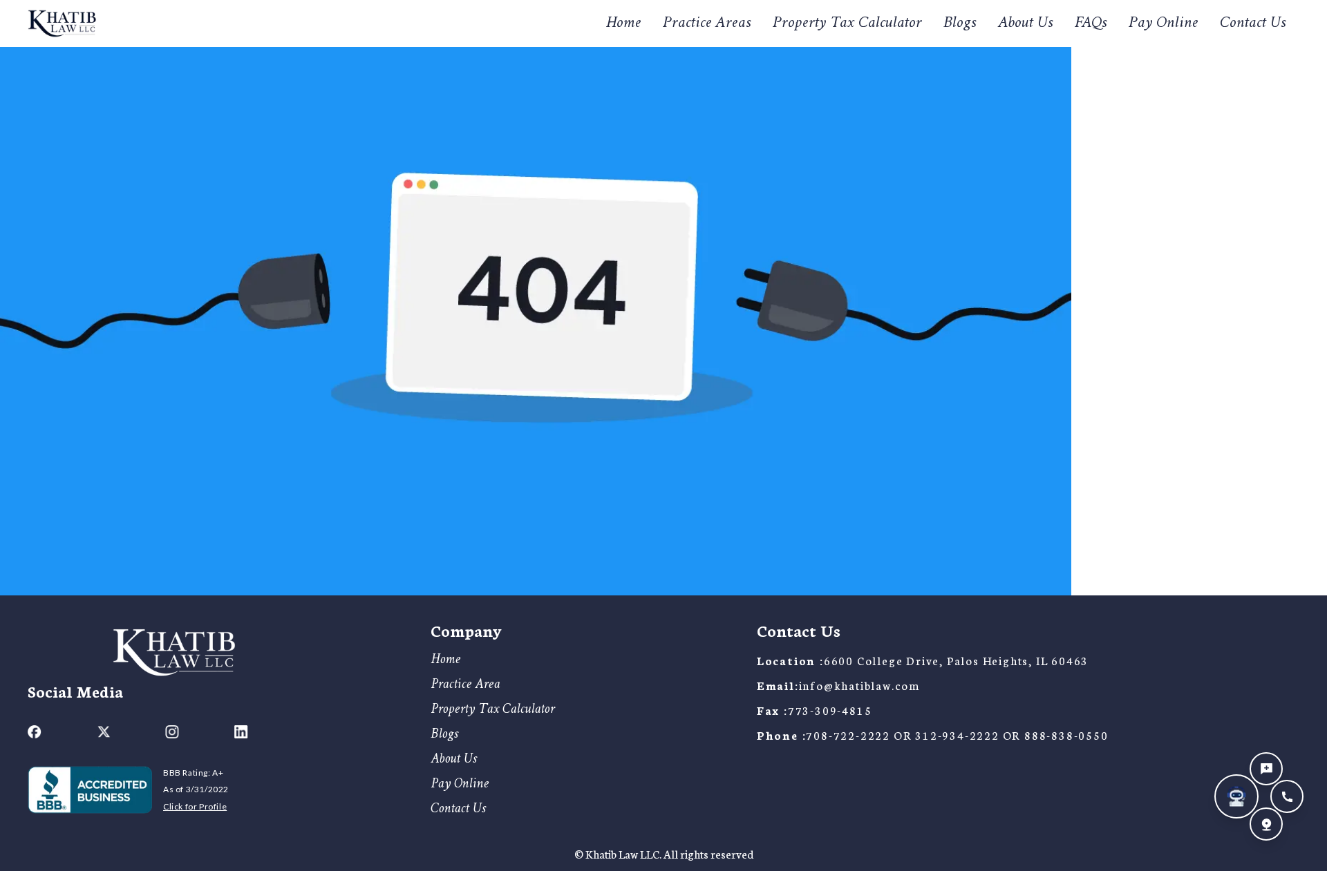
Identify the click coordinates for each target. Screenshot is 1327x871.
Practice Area (465, 685)
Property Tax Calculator (847, 23)
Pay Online (1163, 23)
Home (623, 23)
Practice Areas (707, 23)
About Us (1025, 23)
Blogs (959, 23)
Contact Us (1253, 23)
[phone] (1287, 796)
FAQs (1091, 23)
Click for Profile (195, 806)
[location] (1266, 824)
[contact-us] (1266, 768)
